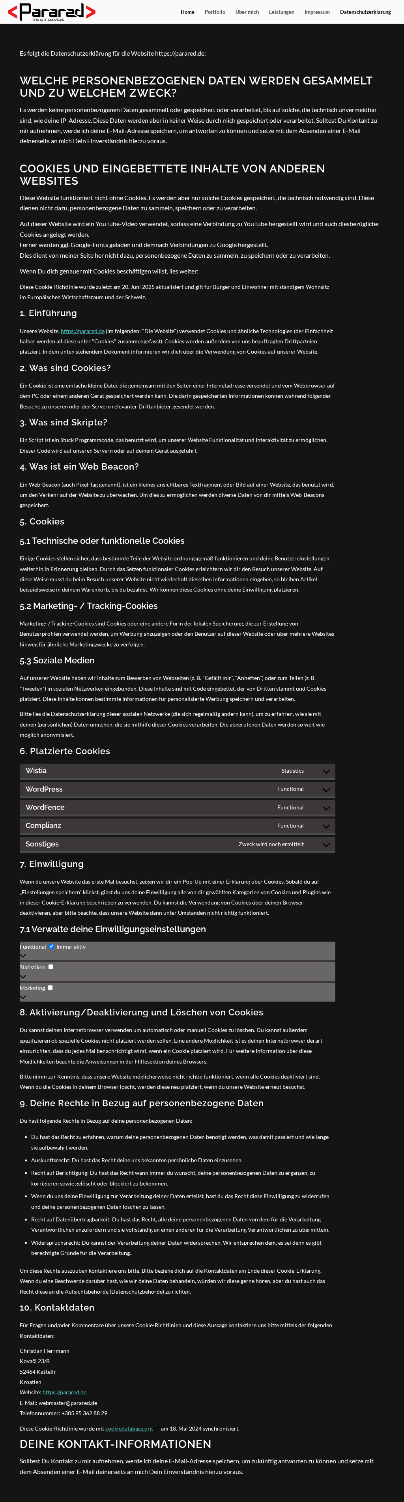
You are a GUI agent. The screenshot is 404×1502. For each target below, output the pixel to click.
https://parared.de (83, 331)
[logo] (51, 12)
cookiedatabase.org (129, 1428)
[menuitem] (188, 12)
